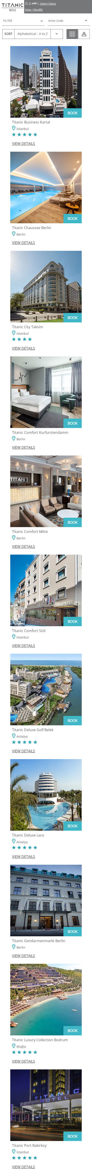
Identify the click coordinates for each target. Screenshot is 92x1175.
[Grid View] (72, 34)
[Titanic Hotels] (12, 6)
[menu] (65, 21)
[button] (58, 6)
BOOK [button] (72, 113)
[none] (68, 21)
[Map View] (84, 34)
